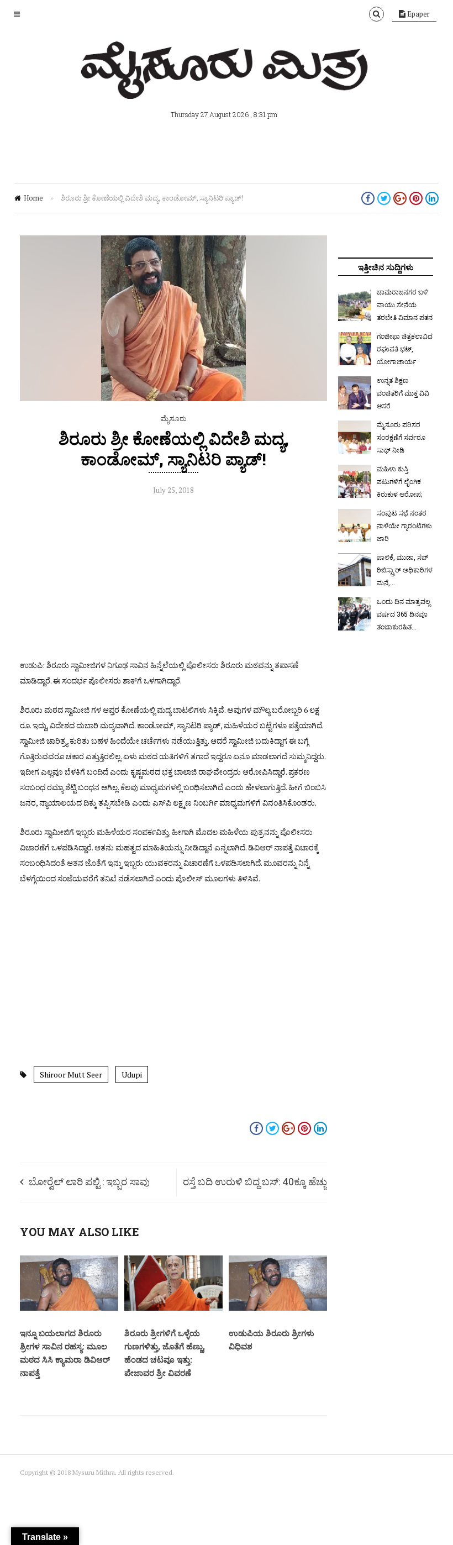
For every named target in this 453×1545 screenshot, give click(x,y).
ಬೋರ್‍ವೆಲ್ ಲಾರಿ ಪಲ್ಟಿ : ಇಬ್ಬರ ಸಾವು (89, 1181)
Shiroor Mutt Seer (71, 1074)
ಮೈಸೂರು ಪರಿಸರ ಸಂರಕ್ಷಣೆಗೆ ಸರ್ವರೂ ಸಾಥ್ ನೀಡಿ (401, 437)
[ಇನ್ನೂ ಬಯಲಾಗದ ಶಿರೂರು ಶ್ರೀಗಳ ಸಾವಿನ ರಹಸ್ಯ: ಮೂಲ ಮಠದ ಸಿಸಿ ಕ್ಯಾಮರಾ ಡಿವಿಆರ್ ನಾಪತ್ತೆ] (69, 1308)
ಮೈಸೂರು (173, 418)
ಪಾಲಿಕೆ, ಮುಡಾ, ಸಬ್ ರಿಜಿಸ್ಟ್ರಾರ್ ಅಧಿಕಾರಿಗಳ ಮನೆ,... (405, 570)
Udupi (132, 1074)
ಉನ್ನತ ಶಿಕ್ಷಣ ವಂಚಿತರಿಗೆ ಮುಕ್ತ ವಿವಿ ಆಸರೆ (403, 393)
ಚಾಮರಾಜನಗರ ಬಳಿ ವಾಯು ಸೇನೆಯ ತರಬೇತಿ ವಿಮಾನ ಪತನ (405, 304)
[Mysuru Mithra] (226, 86)
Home (33, 198)
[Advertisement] (173, 580)
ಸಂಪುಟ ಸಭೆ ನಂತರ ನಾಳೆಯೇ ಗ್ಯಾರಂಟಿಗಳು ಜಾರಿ (404, 525)
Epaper (417, 14)
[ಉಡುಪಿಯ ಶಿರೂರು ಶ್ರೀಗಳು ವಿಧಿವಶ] (278, 1308)
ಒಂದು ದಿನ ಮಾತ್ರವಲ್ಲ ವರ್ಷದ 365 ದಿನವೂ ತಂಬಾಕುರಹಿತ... (403, 614)
